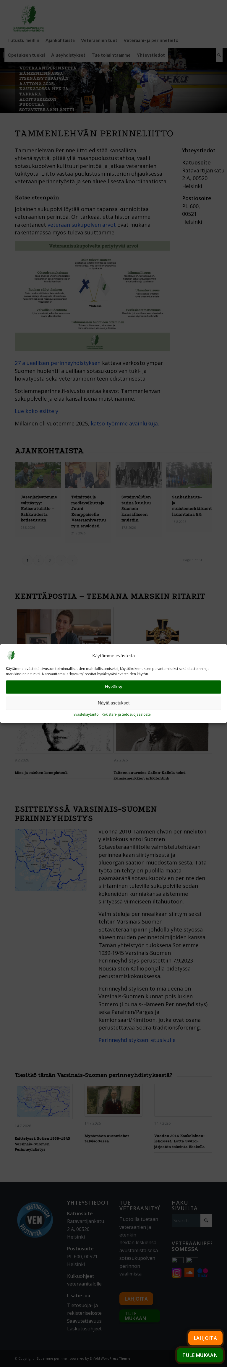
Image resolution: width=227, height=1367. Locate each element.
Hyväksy (113, 686)
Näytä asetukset (113, 703)
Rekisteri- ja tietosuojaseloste (126, 714)
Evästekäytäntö (86, 714)
